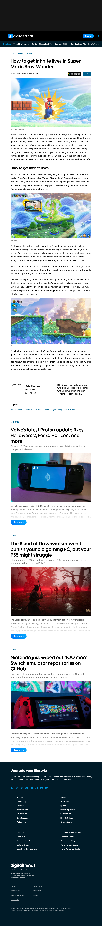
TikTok (31, 788)
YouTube (27, 788)
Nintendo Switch (42, 410)
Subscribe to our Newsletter (70, 832)
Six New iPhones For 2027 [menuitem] (42, 44)
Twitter (22, 788)
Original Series (66, 822)
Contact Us (21, 837)
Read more (19, 522)
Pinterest (36, 788)
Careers (13, 886)
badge (66, 181)
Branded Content (67, 837)
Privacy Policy (37, 886)
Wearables (64, 801)
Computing (21, 801)
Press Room (37, 890)
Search (98, 36)
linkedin (31, 393)
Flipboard (46, 788)
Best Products (65, 814)
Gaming (20, 806)
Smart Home (22, 814)
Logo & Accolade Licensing (27, 849)
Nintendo (29, 410)
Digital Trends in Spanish (69, 845)
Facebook (12, 788)
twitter (35, 393)
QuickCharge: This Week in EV (64, 410)
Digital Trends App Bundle (70, 849)
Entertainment (22, 818)
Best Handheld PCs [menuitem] (78, 44)
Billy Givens (16, 74)
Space (63, 806)
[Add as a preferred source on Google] (74, 74)
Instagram (17, 788)
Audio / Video (22, 810)
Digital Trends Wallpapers (69, 841)
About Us (20, 832)
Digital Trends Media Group (24, 910)
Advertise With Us (24, 841)
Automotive (21, 822)
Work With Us (15, 890)
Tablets (63, 797)
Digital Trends (16, 39)
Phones (20, 797)
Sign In (88, 36)
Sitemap (35, 895)
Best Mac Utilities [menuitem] (61, 44)
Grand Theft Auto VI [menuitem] (21, 44)
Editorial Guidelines (24, 845)
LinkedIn (41, 788)
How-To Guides (16, 410)
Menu (4, 36)
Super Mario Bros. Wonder (23, 134)
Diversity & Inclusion (17, 895)
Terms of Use (15, 900)
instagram (26, 393)
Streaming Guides (67, 810)
